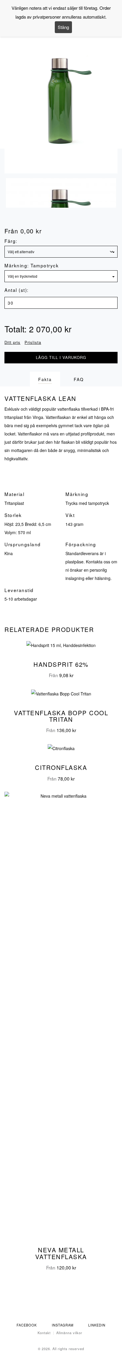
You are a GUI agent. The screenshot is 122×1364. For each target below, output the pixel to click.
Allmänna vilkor (69, 1332)
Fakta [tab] (45, 379)
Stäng (63, 27)
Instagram (62, 1325)
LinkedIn (96, 1325)
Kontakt (44, 1332)
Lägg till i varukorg (61, 357)
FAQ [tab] (79, 379)
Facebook (27, 1325)
